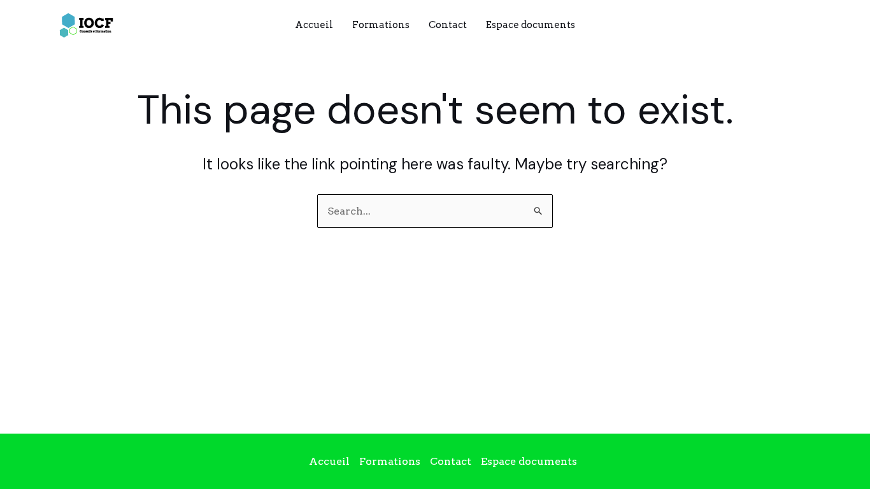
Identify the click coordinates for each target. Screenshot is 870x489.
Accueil (314, 25)
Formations (381, 25)
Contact (448, 25)
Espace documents (530, 25)
